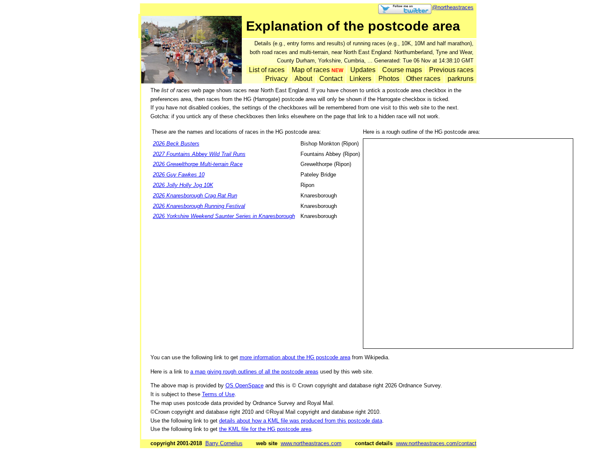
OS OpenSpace (244, 385)
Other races (423, 78)
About (303, 78)
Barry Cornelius (224, 443)
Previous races (451, 69)
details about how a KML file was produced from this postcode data (300, 421)
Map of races (317, 69)
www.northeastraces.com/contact (436, 443)
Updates (362, 69)
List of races (267, 69)
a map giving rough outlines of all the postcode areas (254, 371)
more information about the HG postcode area (295, 357)
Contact (330, 78)
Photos (388, 78)
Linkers (360, 78)
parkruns (461, 78)
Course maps (402, 69)
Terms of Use (218, 394)
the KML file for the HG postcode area (265, 429)
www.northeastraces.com (311, 443)
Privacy (276, 78)
